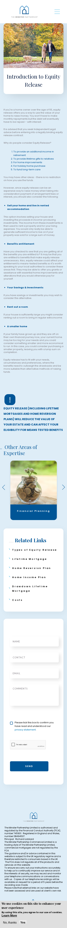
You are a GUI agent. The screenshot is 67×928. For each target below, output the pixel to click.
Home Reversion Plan (31, 568)
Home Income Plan (29, 577)
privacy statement (25, 729)
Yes (22, 922)
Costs (17, 600)
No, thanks (10, 922)
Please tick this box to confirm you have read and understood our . (34, 726)
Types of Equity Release (34, 550)
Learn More (9, 915)
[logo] (24, 11)
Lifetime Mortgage (29, 559)
